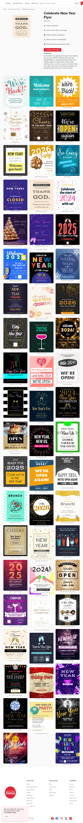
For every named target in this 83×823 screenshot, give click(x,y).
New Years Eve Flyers (14, 9)
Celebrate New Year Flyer (28, 9)
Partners (71, 792)
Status (71, 803)
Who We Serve (17, 3)
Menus (5, 9)
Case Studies (53, 787)
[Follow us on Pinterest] (70, 819)
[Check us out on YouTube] (52, 819)
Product (7, 3)
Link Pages (30, 803)
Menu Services (31, 806)
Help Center (52, 792)
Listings (29, 792)
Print (50, 784)
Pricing (27, 3)
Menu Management (32, 787)
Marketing (29, 795)
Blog (50, 789)
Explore (51, 795)
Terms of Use (73, 798)
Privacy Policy (73, 800)
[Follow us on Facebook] (56, 819)
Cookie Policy (11, 812)
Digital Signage (31, 789)
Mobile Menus (31, 798)
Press (70, 789)
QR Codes (29, 800)
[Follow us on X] (65, 819)
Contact (71, 795)
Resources (35, 3)
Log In (77, 3)
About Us (72, 787)
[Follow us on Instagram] (61, 819)
